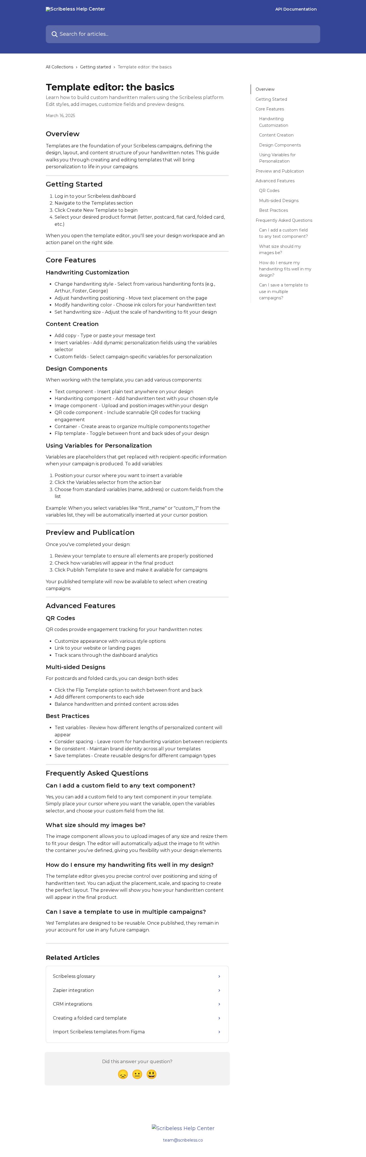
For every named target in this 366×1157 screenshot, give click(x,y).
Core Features (270, 109)
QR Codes (269, 190)
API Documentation (296, 9)
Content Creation (276, 135)
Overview (265, 89)
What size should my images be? (280, 249)
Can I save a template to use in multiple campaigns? (283, 291)
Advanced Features (275, 180)
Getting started (95, 67)
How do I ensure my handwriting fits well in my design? (285, 269)
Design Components (280, 144)
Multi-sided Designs (279, 200)
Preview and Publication (280, 170)
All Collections (59, 67)
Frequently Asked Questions (284, 220)
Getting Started (271, 99)
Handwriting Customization (273, 122)
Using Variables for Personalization (277, 158)
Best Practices (273, 210)
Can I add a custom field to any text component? (283, 233)
